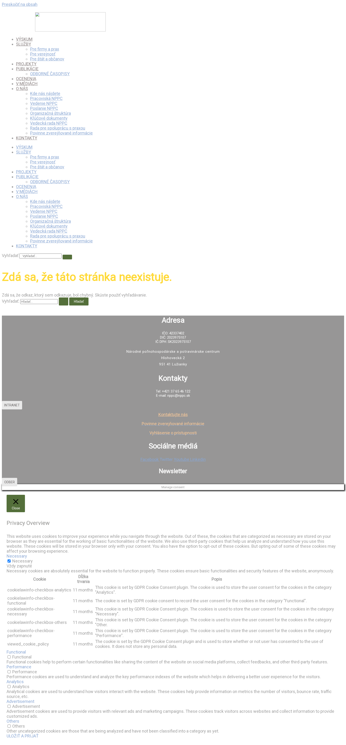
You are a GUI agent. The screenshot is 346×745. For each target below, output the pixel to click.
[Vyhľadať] (67, 257)
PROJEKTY (26, 63)
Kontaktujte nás (173, 414)
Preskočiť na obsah (19, 4)
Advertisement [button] (20, 701)
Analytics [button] (15, 681)
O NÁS (22, 88)
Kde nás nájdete (45, 93)
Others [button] (13, 721)
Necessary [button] (17, 556)
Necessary (22, 561)
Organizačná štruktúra (50, 113)
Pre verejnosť (42, 54)
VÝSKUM (24, 39)
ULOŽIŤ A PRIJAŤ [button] (23, 735)
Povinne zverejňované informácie (61, 133)
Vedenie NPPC (43, 103)
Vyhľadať (10, 255)
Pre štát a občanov (47, 58)
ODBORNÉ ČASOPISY (50, 73)
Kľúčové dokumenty (49, 118)
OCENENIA (26, 78)
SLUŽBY (23, 44)
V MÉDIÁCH (27, 83)
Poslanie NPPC (44, 108)
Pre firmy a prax (44, 49)
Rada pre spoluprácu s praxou (57, 128)
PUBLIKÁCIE (27, 68)
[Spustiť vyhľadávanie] (63, 301)
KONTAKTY (26, 137)
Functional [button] (16, 652)
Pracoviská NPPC (46, 98)
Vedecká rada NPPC (48, 123)
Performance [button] (19, 666)
